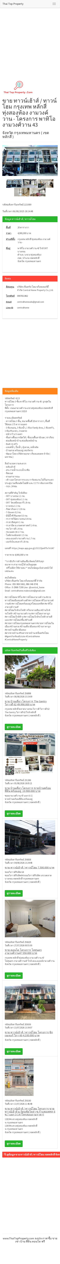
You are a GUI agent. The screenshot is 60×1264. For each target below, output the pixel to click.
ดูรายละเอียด (14, 726)
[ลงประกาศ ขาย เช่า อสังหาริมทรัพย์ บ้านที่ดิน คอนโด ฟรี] (30, 87)
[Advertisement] (30, 42)
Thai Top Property (12, 3)
